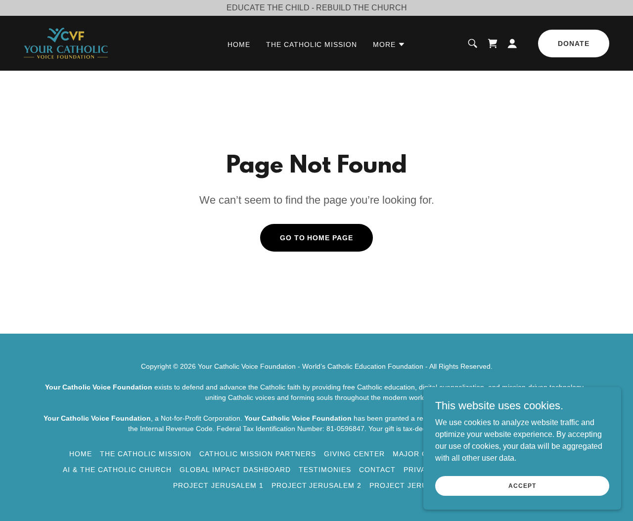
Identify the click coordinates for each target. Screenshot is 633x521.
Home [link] (238, 44)
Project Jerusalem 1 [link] (218, 485)
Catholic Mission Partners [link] (257, 454)
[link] (66, 43)
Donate (573, 43)
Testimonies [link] (325, 470)
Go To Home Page (317, 238)
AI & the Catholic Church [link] (117, 470)
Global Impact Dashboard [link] (235, 470)
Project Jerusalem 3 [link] (414, 485)
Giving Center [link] (354, 454)
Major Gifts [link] (419, 454)
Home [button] (80, 454)
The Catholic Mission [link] (312, 44)
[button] (389, 44)
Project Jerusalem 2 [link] (316, 485)
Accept (522, 485)
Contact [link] (377, 470)
